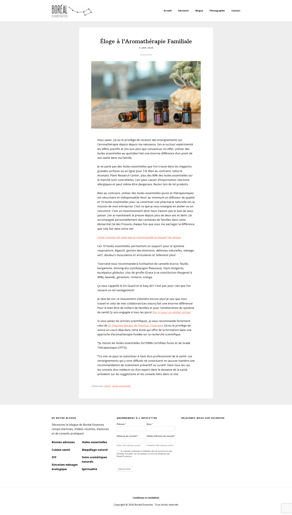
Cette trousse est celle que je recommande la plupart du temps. (139, 237)
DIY (54, 457)
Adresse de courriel (127, 436)
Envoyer (124, 469)
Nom (150, 424)
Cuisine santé (61, 450)
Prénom (121, 424)
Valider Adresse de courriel (161, 436)
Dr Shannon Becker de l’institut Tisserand (135, 325)
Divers (107, 386)
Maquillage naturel (95, 450)
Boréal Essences (71, 10)
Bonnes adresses (63, 442)
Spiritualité (89, 469)
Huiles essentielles (121, 386)
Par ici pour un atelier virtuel (171, 312)
